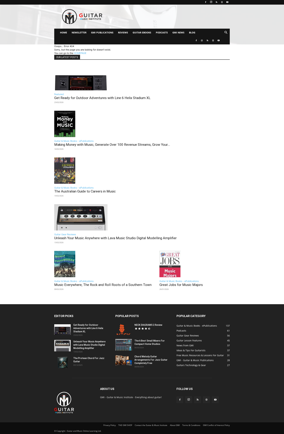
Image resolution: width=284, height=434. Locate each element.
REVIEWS (123, 32)
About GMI (175, 425)
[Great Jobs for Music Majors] (181, 264)
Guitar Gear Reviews (65, 234)
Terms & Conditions (191, 425)
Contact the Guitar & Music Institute (151, 425)
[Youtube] (227, 2)
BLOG (192, 32)
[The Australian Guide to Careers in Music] (85, 170)
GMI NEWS (178, 32)
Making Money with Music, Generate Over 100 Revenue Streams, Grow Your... (112, 145)
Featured (59, 94)
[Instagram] (211, 2)
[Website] (221, 2)
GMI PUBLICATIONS (102, 32)
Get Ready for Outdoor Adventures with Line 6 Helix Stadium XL (102, 98)
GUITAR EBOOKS (142, 32)
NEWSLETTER (79, 32)
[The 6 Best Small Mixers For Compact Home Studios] (123, 345)
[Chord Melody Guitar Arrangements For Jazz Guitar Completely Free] (123, 360)
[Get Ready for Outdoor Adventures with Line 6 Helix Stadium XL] (102, 77)
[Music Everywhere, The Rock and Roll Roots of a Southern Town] (103, 264)
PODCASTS (162, 32)
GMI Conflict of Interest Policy (216, 425)
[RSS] (216, 2)
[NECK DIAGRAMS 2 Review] (123, 329)
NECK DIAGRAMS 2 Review (148, 325)
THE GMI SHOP (125, 425)
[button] (226, 32)
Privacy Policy (109, 425)
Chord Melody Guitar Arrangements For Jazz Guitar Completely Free (150, 359)
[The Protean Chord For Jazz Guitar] (62, 362)
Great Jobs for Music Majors (181, 285)
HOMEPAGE (80, 53)
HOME (63, 32)
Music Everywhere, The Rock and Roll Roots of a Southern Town (103, 285)
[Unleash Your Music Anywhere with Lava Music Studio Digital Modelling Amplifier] (115, 217)
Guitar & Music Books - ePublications (74, 141)
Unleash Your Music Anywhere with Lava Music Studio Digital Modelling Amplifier (115, 238)
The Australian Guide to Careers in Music (85, 191)
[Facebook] (205, 2)
